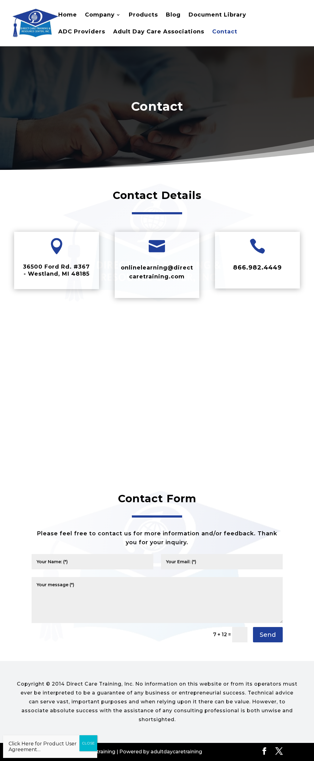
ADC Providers (81, 32)
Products (143, 15)
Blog (173, 15)
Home (67, 15)
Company (100, 15)
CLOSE (88, 743)
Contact (224, 32)
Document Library (217, 15)
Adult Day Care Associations (158, 32)
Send (268, 634)
